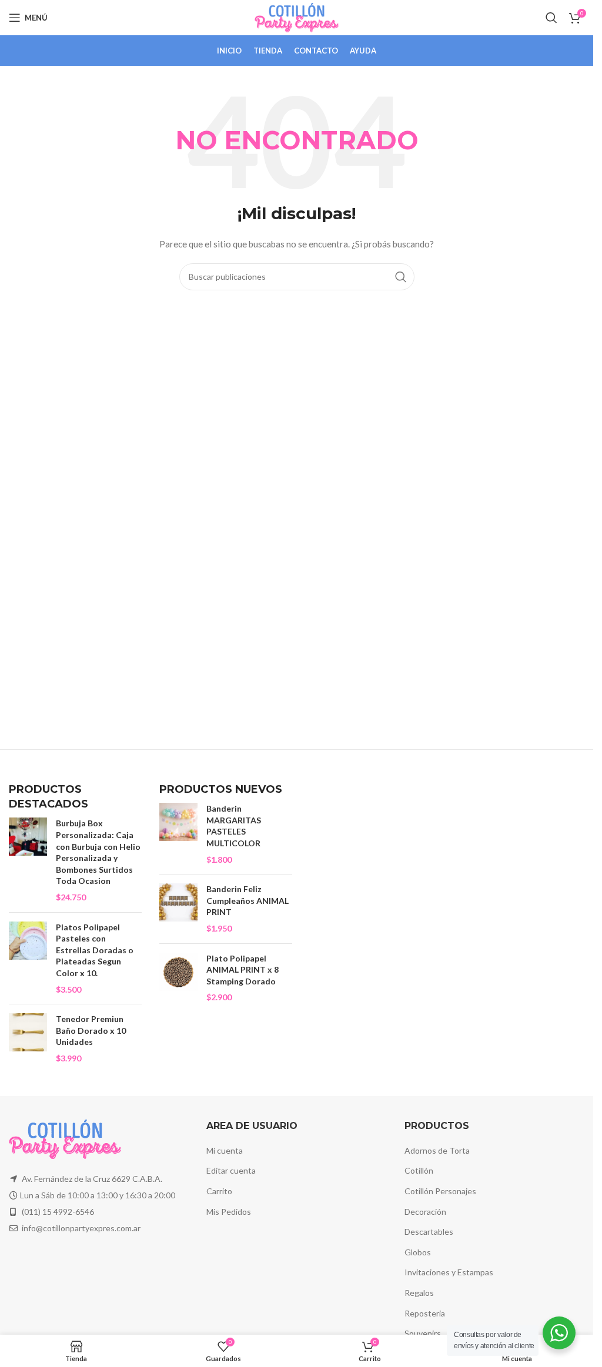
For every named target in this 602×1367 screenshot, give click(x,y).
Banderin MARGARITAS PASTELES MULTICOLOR (233, 825)
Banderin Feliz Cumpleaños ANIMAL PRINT (247, 900)
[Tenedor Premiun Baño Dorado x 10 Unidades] (28, 1038)
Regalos (419, 1293)
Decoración (425, 1212)
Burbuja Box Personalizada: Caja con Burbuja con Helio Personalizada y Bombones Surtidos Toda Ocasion (98, 852)
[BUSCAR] (400, 276)
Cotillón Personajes (440, 1191)
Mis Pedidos (228, 1212)
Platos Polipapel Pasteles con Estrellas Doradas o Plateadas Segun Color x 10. (94, 950)
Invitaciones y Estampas (448, 1272)
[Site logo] (297, 17)
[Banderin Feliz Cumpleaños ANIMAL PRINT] (178, 908)
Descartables (428, 1232)
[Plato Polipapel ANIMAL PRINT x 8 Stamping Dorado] (178, 978)
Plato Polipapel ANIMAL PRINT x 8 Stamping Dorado (242, 969)
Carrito (219, 1191)
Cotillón (418, 1170)
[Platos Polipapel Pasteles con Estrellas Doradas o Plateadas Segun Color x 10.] (28, 959)
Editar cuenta (231, 1170)
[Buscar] (551, 17)
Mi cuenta (224, 1150)
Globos (417, 1252)
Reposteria (424, 1313)
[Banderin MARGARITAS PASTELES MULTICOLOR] (178, 834)
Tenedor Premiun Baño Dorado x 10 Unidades (91, 1030)
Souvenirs (422, 1333)
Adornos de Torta (437, 1150)
